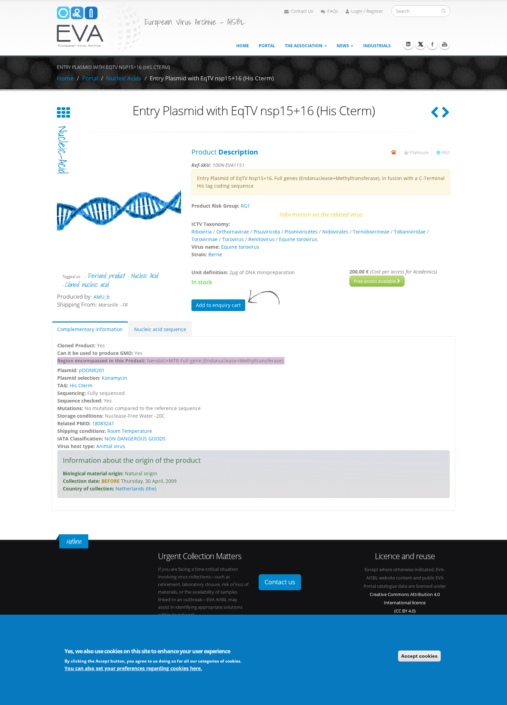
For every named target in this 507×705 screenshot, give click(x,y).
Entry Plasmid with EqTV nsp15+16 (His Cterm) (212, 78)
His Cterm (81, 385)
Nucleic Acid (144, 275)
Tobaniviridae (410, 231)
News (343, 46)
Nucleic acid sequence (160, 329)
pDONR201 (92, 370)
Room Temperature (129, 431)
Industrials (377, 46)
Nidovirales (335, 231)
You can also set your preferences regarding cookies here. (133, 668)
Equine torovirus (298, 239)
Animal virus (110, 446)
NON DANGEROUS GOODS (135, 438)
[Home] (99, 27)
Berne (215, 254)
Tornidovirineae (371, 231)
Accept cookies (419, 656)
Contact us (280, 582)
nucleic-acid (62, 150)
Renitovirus (261, 239)
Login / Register (367, 11)
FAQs (332, 11)
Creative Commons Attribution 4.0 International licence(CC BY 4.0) (405, 603)
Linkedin (408, 44)
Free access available (375, 281)
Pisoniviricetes (301, 231)
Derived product (106, 275)
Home (242, 46)
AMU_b (101, 297)
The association (303, 46)
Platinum (419, 153)
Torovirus (233, 239)
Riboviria (201, 231)
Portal (267, 46)
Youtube (444, 44)
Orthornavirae (232, 231)
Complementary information (90, 329)
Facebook (432, 44)
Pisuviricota (267, 231)
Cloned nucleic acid (86, 284)
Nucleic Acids (123, 78)
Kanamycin (114, 378)
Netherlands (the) (136, 488)
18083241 (103, 423)
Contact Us (302, 11)
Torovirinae (204, 239)
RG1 (446, 153)
